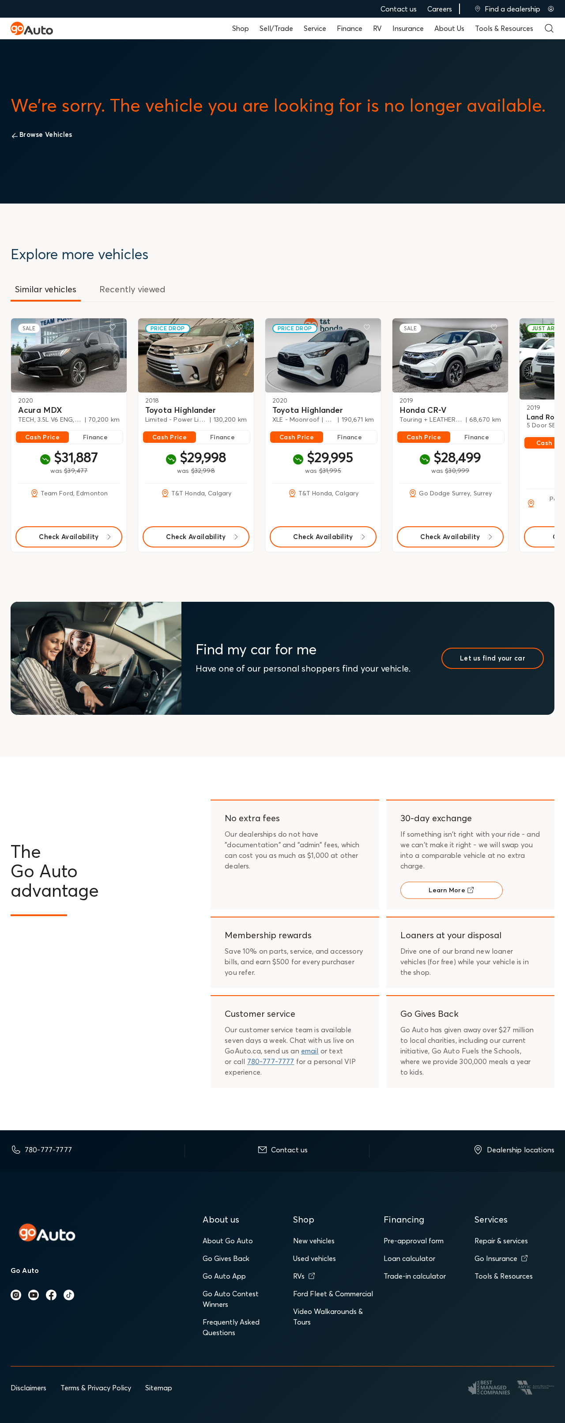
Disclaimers (28, 1387)
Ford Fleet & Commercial (333, 1293)
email (310, 1050)
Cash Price (42, 437)
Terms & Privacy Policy (95, 1387)
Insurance (408, 28)
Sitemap (158, 1387)
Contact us (398, 8)
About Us (449, 28)
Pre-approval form (414, 1240)
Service (315, 28)
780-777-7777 (270, 1061)
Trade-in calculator (415, 1276)
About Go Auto (228, 1240)
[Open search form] (549, 28)
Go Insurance (496, 1258)
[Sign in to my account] (550, 8)
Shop (240, 28)
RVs (299, 1276)
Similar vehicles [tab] (45, 288)
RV (377, 28)
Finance (349, 28)
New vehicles (314, 1240)
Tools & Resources (504, 28)
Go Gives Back (226, 1258)
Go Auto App (224, 1276)
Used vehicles (314, 1258)
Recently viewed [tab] (132, 288)
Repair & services (501, 1240)
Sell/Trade (276, 28)
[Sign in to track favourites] (114, 329)
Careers (439, 8)
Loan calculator (409, 1258)
